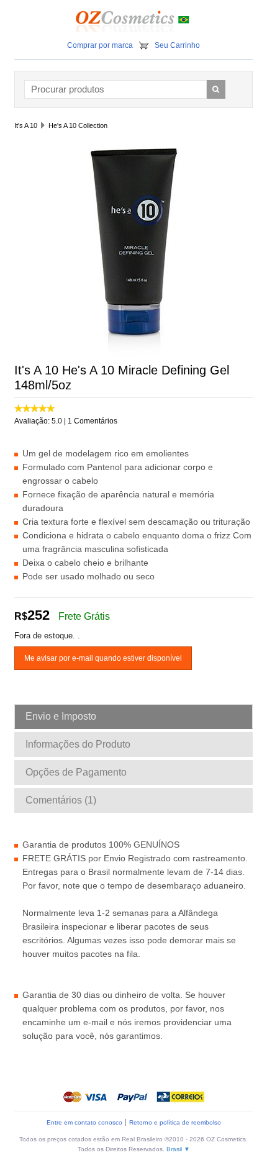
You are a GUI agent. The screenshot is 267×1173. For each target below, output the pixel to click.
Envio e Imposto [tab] (60, 716)
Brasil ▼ (178, 1149)
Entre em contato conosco (84, 1122)
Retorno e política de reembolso (175, 1122)
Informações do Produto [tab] (77, 744)
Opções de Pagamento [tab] (76, 772)
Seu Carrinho (177, 45)
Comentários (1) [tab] (60, 800)
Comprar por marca (100, 45)
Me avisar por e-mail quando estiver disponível (103, 658)
